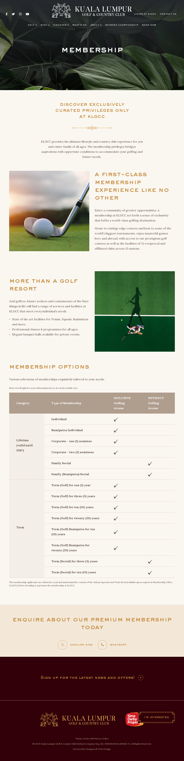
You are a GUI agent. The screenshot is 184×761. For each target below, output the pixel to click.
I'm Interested (156, 717)
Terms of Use (82, 738)
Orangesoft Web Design (98, 749)
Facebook (7, 14)
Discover (59, 25)
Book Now (149, 25)
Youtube (27, 14)
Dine (44, 25)
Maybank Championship (121, 25)
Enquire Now (81, 644)
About (94, 25)
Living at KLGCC (145, 14)
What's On (79, 25)
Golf (31, 25)
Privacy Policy (101, 738)
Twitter (13, 14)
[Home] (91, 10)
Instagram (20, 14)
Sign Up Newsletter (140, 677)
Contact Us (168, 14)
